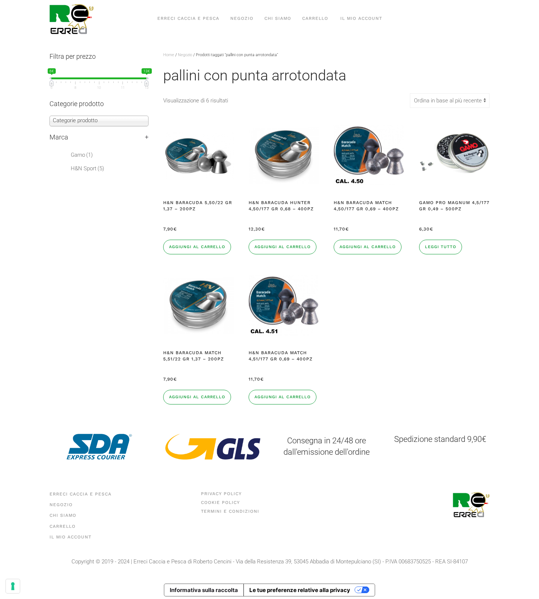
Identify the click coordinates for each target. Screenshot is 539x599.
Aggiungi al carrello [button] (197, 246)
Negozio (241, 18)
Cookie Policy (220, 502)
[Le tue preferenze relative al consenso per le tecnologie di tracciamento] (13, 586)
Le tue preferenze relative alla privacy (299, 590)
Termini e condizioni (230, 511)
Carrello (315, 18)
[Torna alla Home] (72, 18)
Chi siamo (277, 18)
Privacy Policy (221, 493)
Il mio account (361, 18)
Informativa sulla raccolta (204, 590)
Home (168, 54)
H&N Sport (87, 168)
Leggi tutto (440, 246)
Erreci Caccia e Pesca (188, 18)
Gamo (82, 155)
